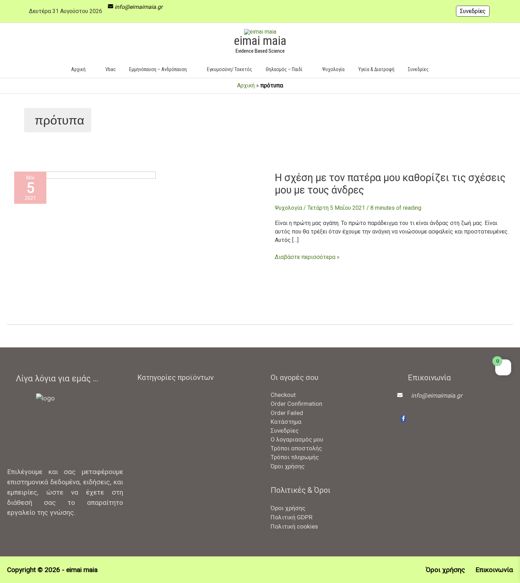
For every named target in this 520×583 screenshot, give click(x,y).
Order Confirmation (296, 403)
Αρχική (246, 85)
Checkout (283, 394)
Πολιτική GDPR (291, 517)
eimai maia (260, 41)
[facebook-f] (403, 418)
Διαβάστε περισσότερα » (307, 257)
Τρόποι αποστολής (296, 448)
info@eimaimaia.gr (138, 7)
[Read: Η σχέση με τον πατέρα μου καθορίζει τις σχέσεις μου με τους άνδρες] (85, 241)
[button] (446, 69)
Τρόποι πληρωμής (295, 457)
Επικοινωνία (494, 570)
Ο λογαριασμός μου (297, 439)
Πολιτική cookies (294, 526)
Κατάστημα (286, 421)
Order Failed (287, 412)
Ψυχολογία (288, 207)
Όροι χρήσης (288, 466)
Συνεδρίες (473, 11)
